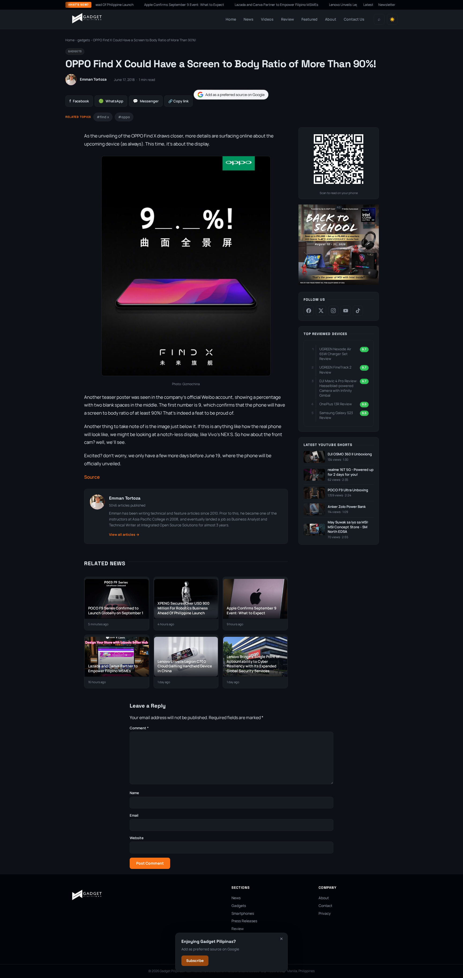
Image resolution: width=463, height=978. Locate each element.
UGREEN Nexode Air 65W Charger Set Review (335, 354)
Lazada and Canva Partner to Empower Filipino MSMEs (252, 4)
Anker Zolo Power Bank (347, 506)
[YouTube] (346, 311)
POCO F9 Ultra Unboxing (348, 490)
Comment (139, 728)
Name (134, 792)
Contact (325, 905)
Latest (368, 4)
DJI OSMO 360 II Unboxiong (350, 454)
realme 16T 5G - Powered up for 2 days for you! (351, 472)
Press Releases (244, 920)
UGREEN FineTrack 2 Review (335, 369)
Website (137, 837)
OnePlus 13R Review (335, 403)
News (248, 19)
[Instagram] (333, 311)
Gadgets (239, 905)
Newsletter (386, 4)
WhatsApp (111, 101)
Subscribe (195, 960)
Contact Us (354, 19)
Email (134, 815)
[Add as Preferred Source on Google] (230, 95)
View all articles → (124, 534)
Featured (309, 19)
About (330, 19)
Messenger (146, 101)
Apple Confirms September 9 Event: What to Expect (160, 4)
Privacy (325, 913)
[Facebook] (309, 311)
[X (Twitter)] (321, 311)
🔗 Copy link (178, 101)
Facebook (79, 101)
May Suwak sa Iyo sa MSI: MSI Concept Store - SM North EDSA (348, 527)
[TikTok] (358, 311)
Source (92, 477)
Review (287, 19)
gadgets (83, 40)
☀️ (392, 19)
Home (231, 19)
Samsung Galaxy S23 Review (336, 415)
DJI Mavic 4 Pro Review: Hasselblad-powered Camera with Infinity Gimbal (338, 388)
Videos (267, 19)
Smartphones (243, 913)
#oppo (124, 117)
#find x (103, 117)
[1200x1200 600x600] (338, 283)
